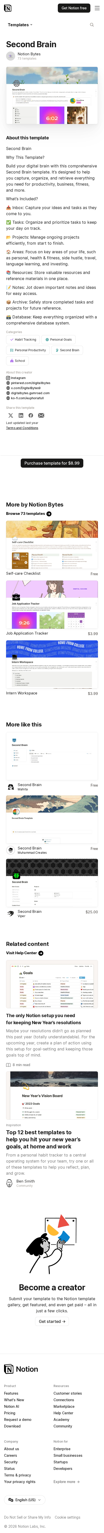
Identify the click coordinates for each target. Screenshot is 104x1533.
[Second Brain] (52, 756)
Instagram (18, 378)
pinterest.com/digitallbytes (30, 383)
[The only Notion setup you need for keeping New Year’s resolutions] (52, 984)
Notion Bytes (29, 54)
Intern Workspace (21, 693)
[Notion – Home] (8, 8)
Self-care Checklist (23, 573)
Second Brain (30, 784)
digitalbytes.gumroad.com (30, 393)
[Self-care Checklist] (52, 545)
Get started (52, 1321)
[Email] (41, 415)
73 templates (27, 58)
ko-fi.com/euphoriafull (27, 398)
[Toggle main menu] (97, 8)
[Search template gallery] (91, 24)
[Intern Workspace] (52, 664)
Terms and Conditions (22, 428)
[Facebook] (31, 415)
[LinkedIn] (21, 415)
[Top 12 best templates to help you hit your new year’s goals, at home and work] (52, 1095)
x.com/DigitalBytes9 (26, 388)
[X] (10, 415)
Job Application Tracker (27, 633)
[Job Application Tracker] (52, 605)
